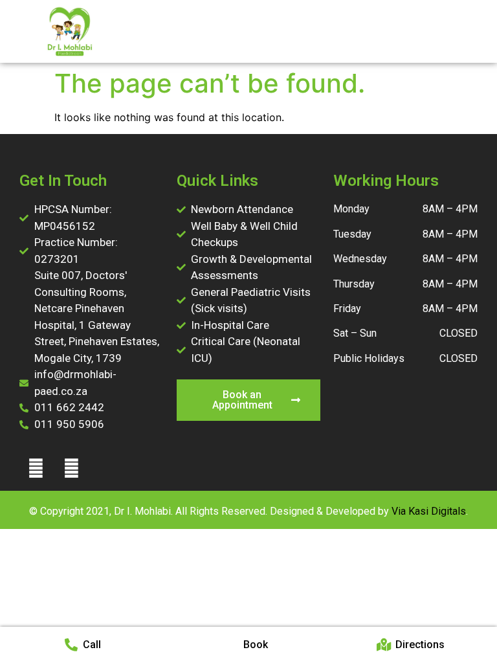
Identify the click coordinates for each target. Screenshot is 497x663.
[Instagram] (71, 468)
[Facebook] (35, 468)
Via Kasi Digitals (429, 511)
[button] (437, 31)
